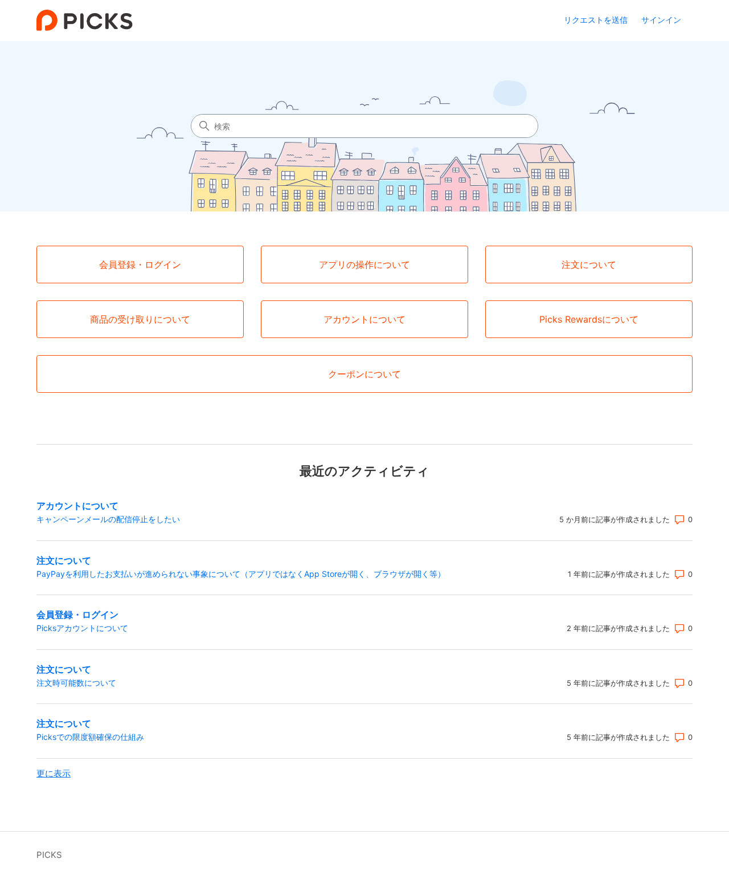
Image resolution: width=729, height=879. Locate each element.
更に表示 (53, 773)
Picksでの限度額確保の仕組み (90, 737)
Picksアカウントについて (82, 628)
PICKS (49, 854)
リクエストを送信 (596, 20)
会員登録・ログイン (77, 614)
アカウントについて (77, 505)
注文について (63, 560)
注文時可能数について (76, 682)
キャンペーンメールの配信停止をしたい (108, 519)
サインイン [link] (661, 20)
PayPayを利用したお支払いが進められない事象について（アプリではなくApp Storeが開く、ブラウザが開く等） (240, 574)
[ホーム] (85, 20)
